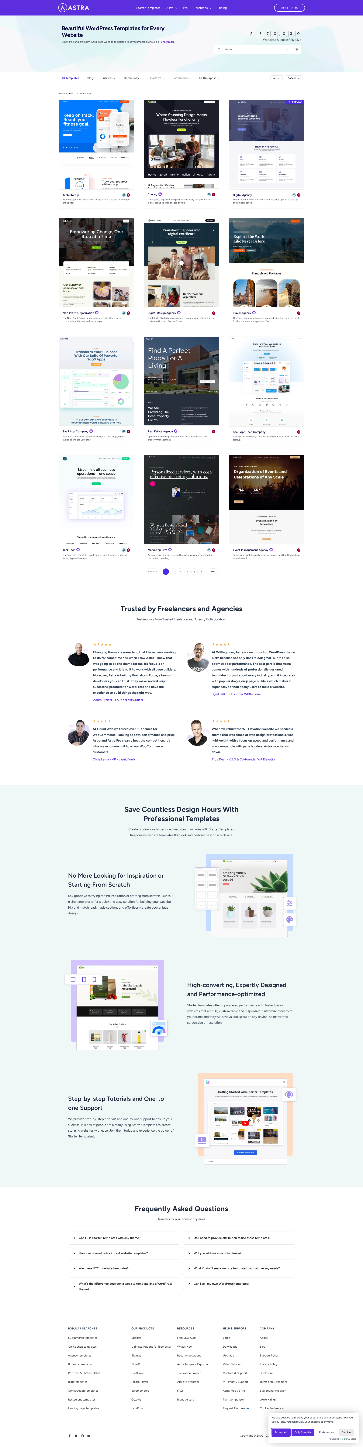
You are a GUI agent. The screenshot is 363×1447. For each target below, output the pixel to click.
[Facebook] (69, 1435)
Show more (168, 41)
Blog (90, 78)
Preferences (326, 1432)
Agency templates (79, 1355)
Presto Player (139, 1382)
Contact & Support (235, 1373)
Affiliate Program (188, 1382)
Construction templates (83, 1390)
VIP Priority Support (235, 1382)
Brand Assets (185, 1399)
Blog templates (77, 1382)
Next (213, 571)
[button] (175, 8)
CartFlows (137, 1373)
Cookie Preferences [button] (272, 1408)
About (264, 1337)
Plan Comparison (233, 1399)
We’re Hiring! (268, 1399)
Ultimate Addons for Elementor (151, 1346)
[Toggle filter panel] (297, 49)
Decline (346, 1432)
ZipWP (135, 1364)
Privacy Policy (268, 1364)
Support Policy (269, 1355)
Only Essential (303, 1432)
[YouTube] (88, 1435)
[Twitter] (76, 1435)
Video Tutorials (232, 1364)
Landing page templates (83, 1408)
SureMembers (140, 1390)
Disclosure (266, 1373)
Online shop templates (82, 1346)
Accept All (281, 1432)
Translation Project (189, 1373)
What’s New (184, 1346)
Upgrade (228, 1355)
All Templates (70, 78)
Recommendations (189, 1355)
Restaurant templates (81, 1399)
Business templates (80, 1364)
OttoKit (136, 1399)
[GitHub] (82, 1435)
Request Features (234, 1408)
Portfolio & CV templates (84, 1373)
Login (226, 1337)
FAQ (180, 1390)
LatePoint (137, 1408)
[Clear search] (287, 49)
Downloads (230, 1346)
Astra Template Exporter (192, 1364)
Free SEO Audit (187, 1337)
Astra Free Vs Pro (234, 1390)
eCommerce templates (82, 1337)
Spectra (136, 1337)
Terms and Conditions (273, 1382)
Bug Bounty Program (273, 1390)
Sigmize (136, 1355)
